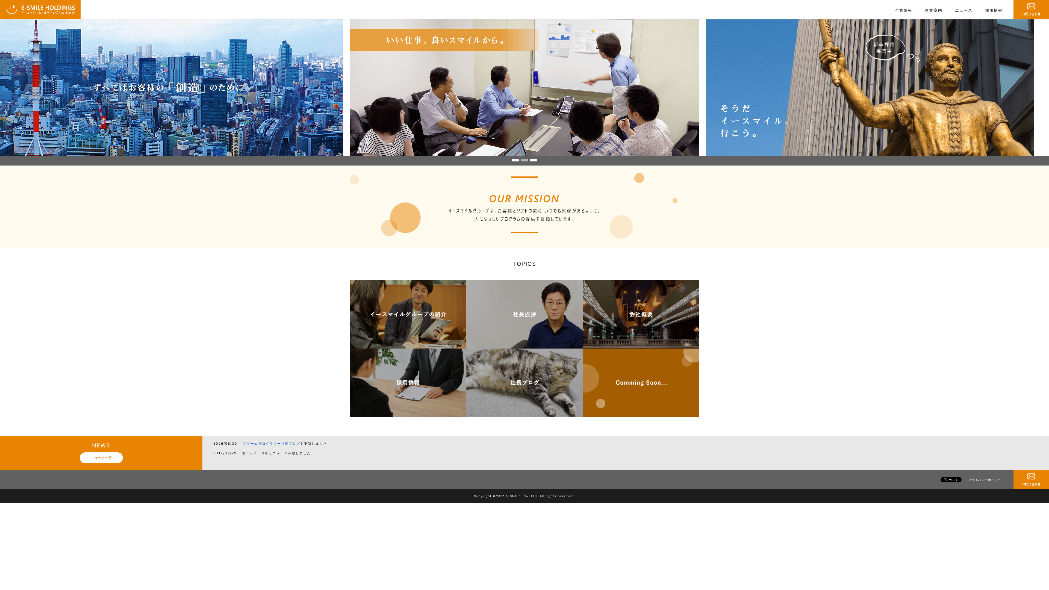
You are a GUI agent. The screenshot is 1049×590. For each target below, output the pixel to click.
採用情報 (994, 10)
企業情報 (903, 10)
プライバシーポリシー (984, 479)
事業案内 (933, 10)
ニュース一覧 (101, 458)
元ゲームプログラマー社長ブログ (271, 443)
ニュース (964, 10)
